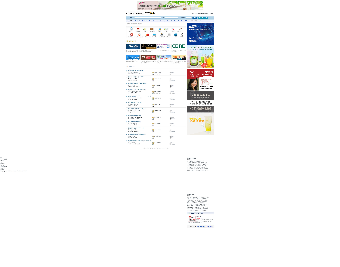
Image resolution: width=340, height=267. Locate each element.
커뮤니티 (198, 13)
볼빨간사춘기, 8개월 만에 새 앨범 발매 (196, 203)
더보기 (188, 159)
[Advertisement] (200, 146)
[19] (162, 147)
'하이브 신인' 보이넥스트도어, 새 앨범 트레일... (198, 208)
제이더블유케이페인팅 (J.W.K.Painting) (137, 83)
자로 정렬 (140, 23)
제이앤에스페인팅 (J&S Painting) (136, 128)
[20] (164, 147)
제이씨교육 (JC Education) (134, 115)
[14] (153, 147)
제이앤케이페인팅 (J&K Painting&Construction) (139, 140)
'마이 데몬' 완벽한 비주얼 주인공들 (195, 161)
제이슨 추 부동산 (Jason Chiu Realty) (137, 89)
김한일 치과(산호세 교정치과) (162, 50)
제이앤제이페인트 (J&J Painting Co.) (136, 134)
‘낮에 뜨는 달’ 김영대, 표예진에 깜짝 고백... (197, 162)
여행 (200, 20)
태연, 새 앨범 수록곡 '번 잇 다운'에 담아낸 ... (197, 200)
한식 (197, 20)
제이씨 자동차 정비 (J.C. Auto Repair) (137, 108)
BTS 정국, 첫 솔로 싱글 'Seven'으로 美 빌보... (197, 204)
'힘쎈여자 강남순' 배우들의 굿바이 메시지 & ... (198, 168)
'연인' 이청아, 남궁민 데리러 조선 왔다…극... (197, 167)
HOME (128, 23)
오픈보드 (212, 13)
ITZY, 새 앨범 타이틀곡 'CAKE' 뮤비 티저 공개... (198, 207)
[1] (144, 147)
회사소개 (2, 163)
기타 (186, 20)
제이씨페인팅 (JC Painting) (134, 121)
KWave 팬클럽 (3, 159)
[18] (160, 147)
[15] (155, 147)
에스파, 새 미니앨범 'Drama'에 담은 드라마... (197, 201)
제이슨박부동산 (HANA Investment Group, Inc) (139, 96)
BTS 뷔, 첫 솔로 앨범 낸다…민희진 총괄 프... (197, 210)
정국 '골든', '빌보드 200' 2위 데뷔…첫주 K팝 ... (198, 197)
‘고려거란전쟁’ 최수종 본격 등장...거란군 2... (197, 164)
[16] (157, 147)
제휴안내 (2, 168)
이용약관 (2, 165)
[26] (168, 147)
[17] (159, 147)
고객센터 (2, 169)
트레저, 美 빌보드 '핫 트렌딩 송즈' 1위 (196, 205)
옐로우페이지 (134, 23)
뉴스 (193, 13)
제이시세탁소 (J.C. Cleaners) (135, 102)
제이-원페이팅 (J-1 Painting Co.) (135, 70)
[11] (147, 147)
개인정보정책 (3, 166)
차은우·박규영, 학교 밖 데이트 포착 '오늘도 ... (198, 170)
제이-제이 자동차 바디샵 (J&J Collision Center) (139, 77)
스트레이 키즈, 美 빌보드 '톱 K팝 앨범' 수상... (197, 198)
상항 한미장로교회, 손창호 (131, 61)
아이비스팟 (198, 216)
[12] (149, 147)
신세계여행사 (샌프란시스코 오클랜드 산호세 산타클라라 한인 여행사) (133, 51)
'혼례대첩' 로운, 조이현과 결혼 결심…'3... (196, 165)
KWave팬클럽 (204, 13)
